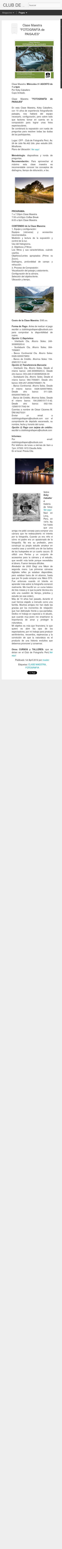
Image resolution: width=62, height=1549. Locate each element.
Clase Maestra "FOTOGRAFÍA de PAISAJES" (32, 29)
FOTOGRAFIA (32, 667)
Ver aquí (35, 149)
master (46, 659)
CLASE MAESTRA (37, 664)
